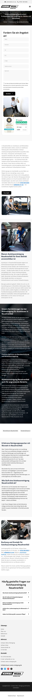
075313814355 (24, 183)
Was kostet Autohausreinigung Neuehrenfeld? (15, 593)
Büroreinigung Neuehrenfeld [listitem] (10, 430)
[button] (29, 6)
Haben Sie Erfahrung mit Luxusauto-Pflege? (14, 614)
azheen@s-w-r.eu (18, 184)
